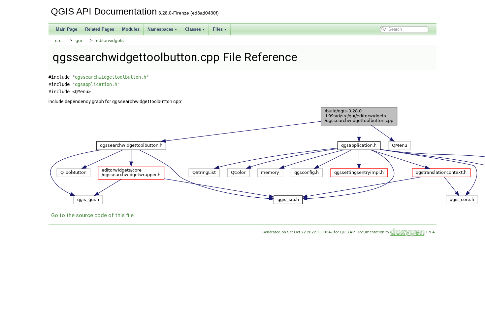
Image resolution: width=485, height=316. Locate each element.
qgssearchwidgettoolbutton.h (110, 77)
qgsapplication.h (96, 84)
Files (218, 29)
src (58, 40)
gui (79, 40)
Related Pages (99, 29)
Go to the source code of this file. (93, 215)
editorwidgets (110, 40)
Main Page (66, 29)
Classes (193, 29)
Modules (131, 29)
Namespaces (160, 29)
